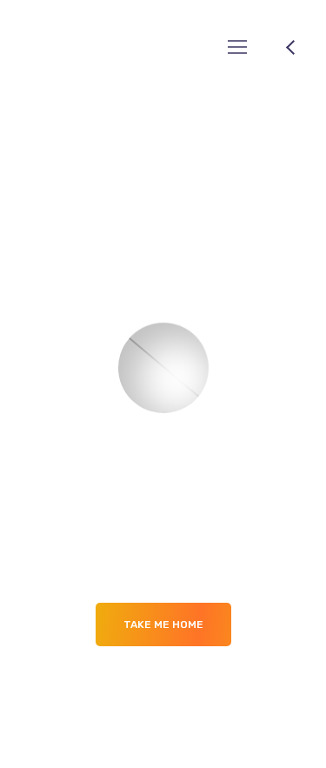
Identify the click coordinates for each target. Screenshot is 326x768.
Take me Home (163, 624)
